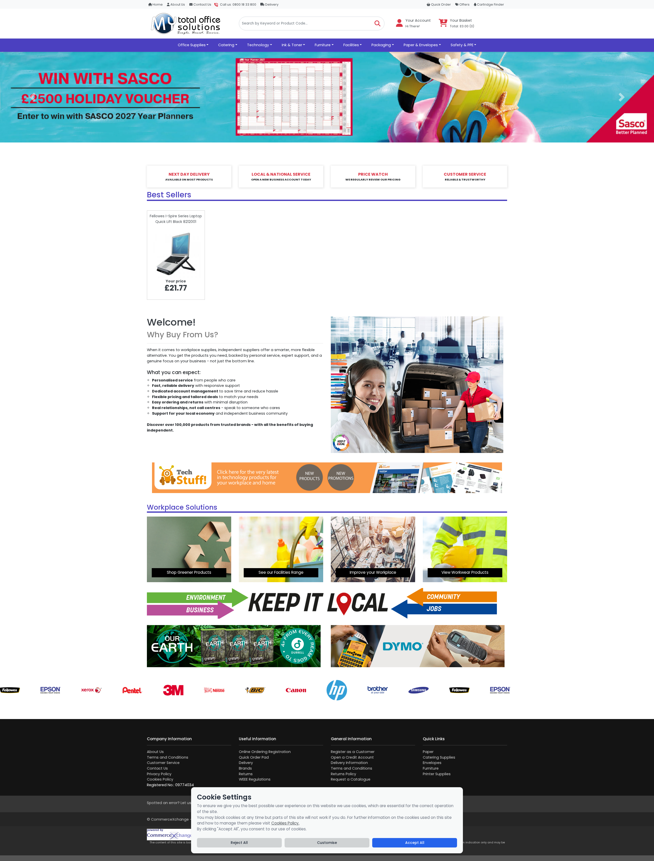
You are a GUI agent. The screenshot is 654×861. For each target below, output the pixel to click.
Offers (464, 4)
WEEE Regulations (255, 779)
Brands (245, 768)
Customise (327, 842)
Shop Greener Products (189, 572)
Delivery (271, 4)
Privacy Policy (159, 773)
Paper (428, 751)
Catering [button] (226, 44)
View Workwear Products (464, 572)
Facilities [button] (351, 44)
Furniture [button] (323, 44)
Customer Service (163, 762)
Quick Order (440, 4)
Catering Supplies (439, 757)
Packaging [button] (381, 44)
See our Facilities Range (281, 572)
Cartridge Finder (490, 4)
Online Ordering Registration (265, 751)
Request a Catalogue (350, 779)
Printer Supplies (437, 773)
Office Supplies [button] (192, 44)
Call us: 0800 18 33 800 (238, 4)
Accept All (414, 842)
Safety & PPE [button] (462, 44)
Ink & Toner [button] (292, 44)
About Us (177, 4)
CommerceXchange (170, 819)
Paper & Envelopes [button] (421, 44)
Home (157, 4)
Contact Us (202, 4)
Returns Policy (343, 773)
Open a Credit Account (352, 757)
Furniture (431, 768)
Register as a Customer (353, 751)
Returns (246, 773)
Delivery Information (349, 762)
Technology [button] (258, 44)
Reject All (239, 842)
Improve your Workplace (373, 572)
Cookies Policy (160, 779)
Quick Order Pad (254, 757)
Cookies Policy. (285, 823)
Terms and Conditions (167, 757)
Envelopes (432, 762)
